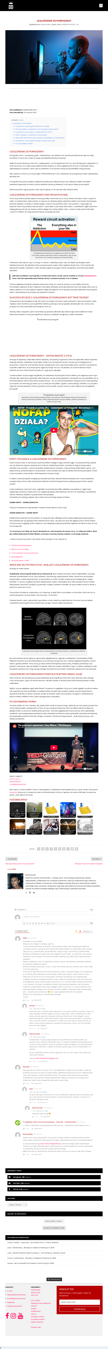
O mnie (9, 1291)
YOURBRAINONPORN (18, 784)
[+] (53, 923)
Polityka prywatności (14, 1306)
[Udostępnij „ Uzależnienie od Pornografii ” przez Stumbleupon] (68, 849)
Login (91, 910)
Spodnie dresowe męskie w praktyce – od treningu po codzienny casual (39, 1253)
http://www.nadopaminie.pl (50, 1144)
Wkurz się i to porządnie (20, 549)
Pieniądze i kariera (37, 1316)
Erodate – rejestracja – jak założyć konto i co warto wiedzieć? (36, 1242)
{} (50, 923)
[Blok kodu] (44, 923)
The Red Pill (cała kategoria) (21, 545)
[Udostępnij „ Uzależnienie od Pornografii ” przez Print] (76, 849)
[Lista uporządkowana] (35, 923)
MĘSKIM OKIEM (68, 24)
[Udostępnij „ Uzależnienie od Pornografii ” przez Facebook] (38, 849)
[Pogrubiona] (24, 923)
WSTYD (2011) (15, 779)
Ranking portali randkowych (41, 1303)
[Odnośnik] (47, 923)
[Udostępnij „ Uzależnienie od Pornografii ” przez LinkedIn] (60, 849)
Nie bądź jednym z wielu (20, 560)
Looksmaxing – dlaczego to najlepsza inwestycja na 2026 (33, 1248)
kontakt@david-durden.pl (16, 1298)
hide (21, 120)
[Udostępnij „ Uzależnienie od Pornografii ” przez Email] (72, 849)
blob (46, 1111)
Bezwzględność (17, 557)
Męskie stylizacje (37, 1322)
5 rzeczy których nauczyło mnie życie (24, 553)
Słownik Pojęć (36, 1327)
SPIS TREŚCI (35, 1300)
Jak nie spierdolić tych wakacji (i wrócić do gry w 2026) (34, 1263)
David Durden (46, 24)
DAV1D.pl (34, 1295)
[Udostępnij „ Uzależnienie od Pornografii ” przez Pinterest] (55, 849)
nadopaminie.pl (90, 276)
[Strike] (33, 923)
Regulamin (11, 1302)
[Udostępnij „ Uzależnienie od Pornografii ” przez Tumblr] (51, 849)
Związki (33, 1308)
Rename (44, 1092)
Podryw (34, 1306)
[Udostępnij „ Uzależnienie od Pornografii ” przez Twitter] (43, 849)
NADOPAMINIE (15, 782)
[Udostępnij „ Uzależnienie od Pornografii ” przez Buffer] (64, 849)
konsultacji (13, 792)
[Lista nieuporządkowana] (38, 923)
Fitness (33, 1314)
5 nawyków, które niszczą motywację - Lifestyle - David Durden (49, 1122)
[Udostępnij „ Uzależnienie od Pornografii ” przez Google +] (47, 849)
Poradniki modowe (38, 1319)
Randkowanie (36, 1311)
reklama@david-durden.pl (16, 1295)
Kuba (43, 1009)
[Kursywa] (27, 923)
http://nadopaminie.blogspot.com (47, 1058)
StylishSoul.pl (35, 1290)
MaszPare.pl (35, 1292)
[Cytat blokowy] (41, 923)
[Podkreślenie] (30, 923)
